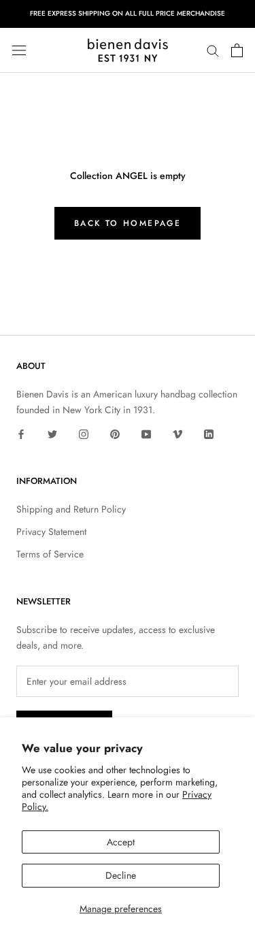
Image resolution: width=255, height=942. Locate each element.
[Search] (213, 50)
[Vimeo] (177, 433)
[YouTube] (146, 433)
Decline (120, 875)
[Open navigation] (19, 50)
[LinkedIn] (209, 433)
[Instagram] (83, 433)
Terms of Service (50, 554)
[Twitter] (52, 433)
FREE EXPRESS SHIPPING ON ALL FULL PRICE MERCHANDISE (127, 13)
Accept (121, 842)
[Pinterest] (115, 433)
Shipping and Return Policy (71, 509)
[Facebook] (21, 433)
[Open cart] (237, 50)
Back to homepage (127, 223)
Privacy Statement (51, 531)
